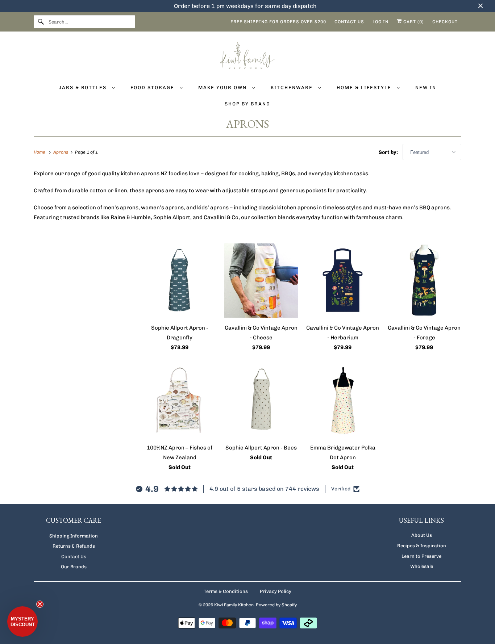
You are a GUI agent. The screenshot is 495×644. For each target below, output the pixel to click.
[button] (22, 621)
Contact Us (73, 556)
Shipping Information (73, 536)
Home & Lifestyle (365, 87)
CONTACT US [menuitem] (349, 21)
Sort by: (389, 152)
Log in (380, 21)
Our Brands (74, 566)
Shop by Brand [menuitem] (247, 103)
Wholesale (421, 566)
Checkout (445, 21)
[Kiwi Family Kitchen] (247, 57)
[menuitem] (86, 87)
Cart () (413, 21)
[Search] (41, 21)
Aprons (247, 124)
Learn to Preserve (421, 556)
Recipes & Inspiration (421, 545)
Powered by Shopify (276, 604)
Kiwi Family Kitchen (234, 604)
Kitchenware (293, 87)
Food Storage (153, 87)
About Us (421, 535)
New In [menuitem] (425, 87)
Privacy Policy (275, 591)
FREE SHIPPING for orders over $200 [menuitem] (278, 21)
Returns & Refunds (74, 546)
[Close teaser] (39, 604)
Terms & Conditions (226, 591)
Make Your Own (223, 87)
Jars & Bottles (83, 87)
